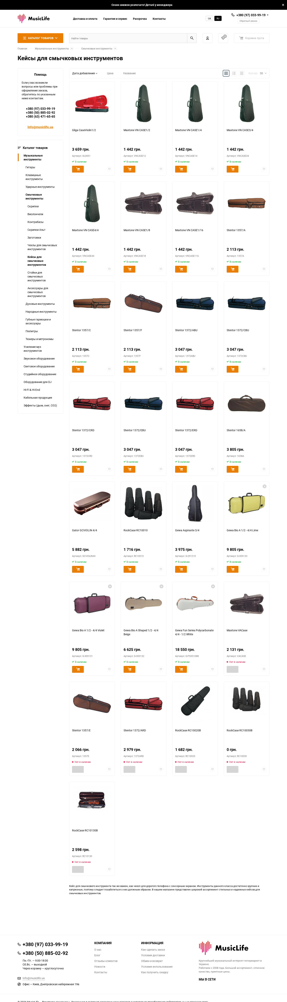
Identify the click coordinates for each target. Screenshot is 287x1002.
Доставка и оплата (85, 19)
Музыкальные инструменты (52, 48)
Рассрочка (140, 19)
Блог (97, 955)
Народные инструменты (41, 311)
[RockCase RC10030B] (247, 703)
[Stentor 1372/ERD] (195, 403)
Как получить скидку (154, 972)
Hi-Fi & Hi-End (32, 390)
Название (129, 73)
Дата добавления (83, 73)
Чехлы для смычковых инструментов (42, 247)
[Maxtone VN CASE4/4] (92, 203)
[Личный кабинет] (207, 38)
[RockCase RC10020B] (195, 703)
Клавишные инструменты (34, 177)
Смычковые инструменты (96, 48)
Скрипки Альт (36, 230)
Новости (99, 966)
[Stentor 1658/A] (247, 403)
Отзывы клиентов (106, 961)
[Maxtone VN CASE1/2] (143, 103)
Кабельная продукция (38, 397)
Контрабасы (36, 222)
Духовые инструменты (40, 304)
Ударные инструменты (40, 187)
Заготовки (34, 237)
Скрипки (33, 206)
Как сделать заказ (153, 949)
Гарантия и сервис (115, 19)
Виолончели (35, 214)
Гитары (30, 167)
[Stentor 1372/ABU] (195, 303)
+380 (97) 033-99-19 (251, 15)
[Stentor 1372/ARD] (143, 703)
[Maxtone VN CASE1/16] (195, 203)
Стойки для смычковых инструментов (37, 276)
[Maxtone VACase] (247, 603)
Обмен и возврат (152, 961)
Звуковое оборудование (39, 358)
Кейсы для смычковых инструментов (37, 261)
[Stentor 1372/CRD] (92, 403)
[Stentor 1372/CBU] (247, 303)
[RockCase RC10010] (143, 503)
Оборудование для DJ (38, 382)
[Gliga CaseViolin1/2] (92, 103)
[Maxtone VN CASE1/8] (143, 203)
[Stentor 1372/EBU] (143, 403)
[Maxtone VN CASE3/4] (247, 103)
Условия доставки (153, 955)
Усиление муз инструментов (33, 348)
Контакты (159, 19)
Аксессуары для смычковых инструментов (38, 292)
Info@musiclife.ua (40, 127)
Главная (22, 48)
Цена (110, 73)
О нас (97, 949)
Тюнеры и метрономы (39, 339)
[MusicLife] (234, 948)
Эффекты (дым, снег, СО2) (40, 405)
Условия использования (157, 966)
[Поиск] (192, 38)
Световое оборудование (39, 366)
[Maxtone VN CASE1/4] (195, 103)
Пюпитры (32, 331)
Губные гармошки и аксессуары (38, 321)
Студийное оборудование (40, 374)
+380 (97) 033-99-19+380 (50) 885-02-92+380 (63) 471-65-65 (40, 112)
